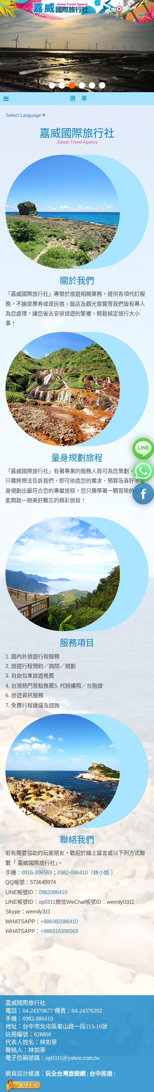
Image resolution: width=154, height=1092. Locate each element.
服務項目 (77, 643)
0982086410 (53, 892)
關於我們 (77, 280)
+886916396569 (59, 931)
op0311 (47, 902)
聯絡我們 (77, 839)
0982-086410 (38, 1019)
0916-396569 (36, 872)
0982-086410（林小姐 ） (86, 872)
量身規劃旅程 (77, 458)
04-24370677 (38, 1011)
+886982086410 (59, 921)
